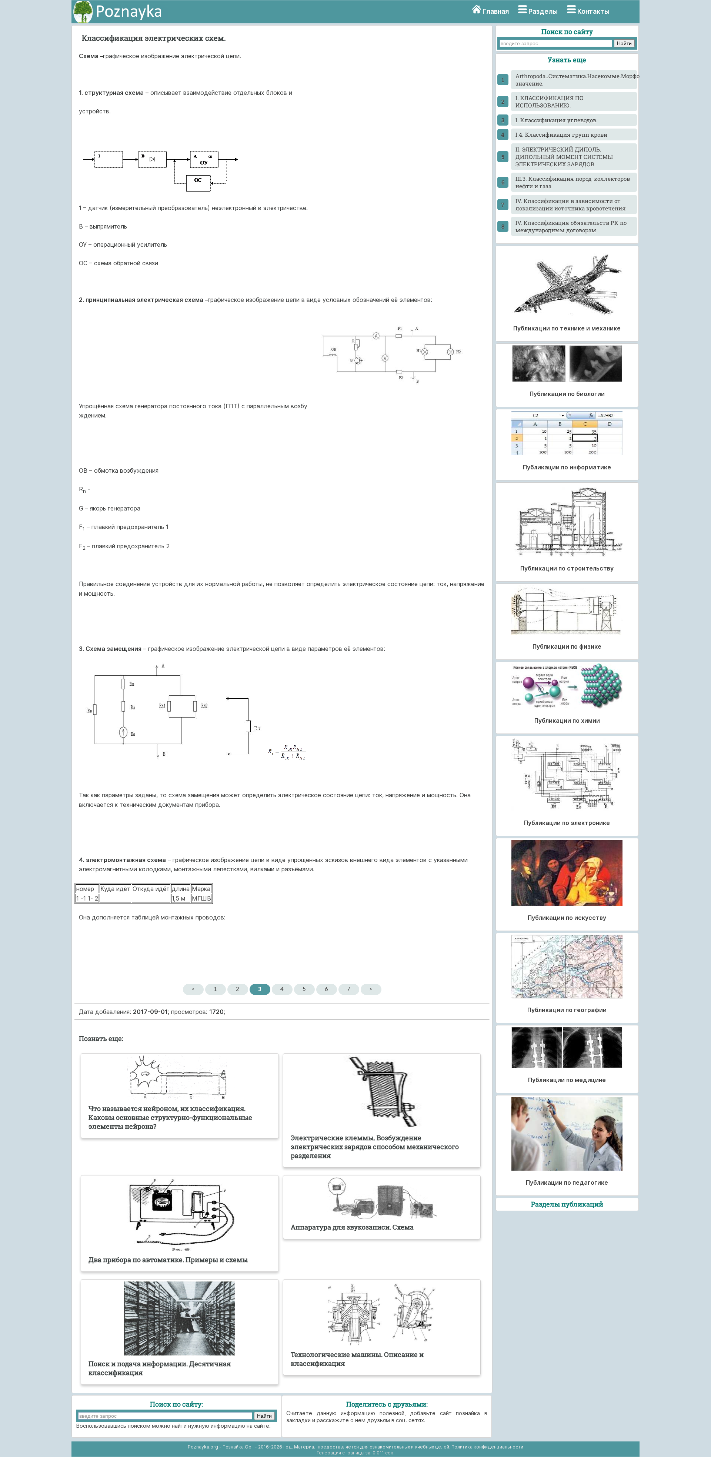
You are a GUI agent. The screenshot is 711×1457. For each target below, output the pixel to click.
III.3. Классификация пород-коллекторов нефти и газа (572, 182)
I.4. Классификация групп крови (561, 134)
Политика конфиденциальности (487, 1447)
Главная (496, 11)
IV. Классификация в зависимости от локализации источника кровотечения (570, 204)
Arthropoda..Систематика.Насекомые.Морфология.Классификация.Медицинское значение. (576, 79)
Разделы (543, 11)
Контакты (593, 11)
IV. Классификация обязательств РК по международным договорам (571, 226)
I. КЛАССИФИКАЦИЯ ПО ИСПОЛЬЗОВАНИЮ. (549, 101)
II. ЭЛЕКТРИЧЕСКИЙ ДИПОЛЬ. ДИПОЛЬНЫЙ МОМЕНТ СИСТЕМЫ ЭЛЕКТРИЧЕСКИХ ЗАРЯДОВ (564, 157)
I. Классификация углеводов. (556, 120)
